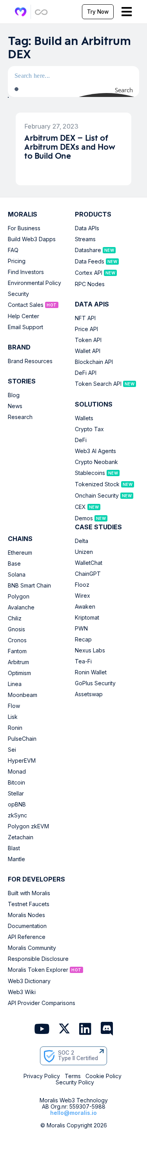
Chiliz (15, 618)
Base (14, 564)
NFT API (85, 318)
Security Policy (75, 1082)
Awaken (85, 607)
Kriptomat (87, 618)
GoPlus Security (95, 683)
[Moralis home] (21, 11)
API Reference (26, 937)
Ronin (15, 728)
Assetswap (89, 694)
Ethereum (20, 553)
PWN (81, 628)
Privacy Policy (42, 1076)
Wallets (84, 418)
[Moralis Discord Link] (107, 1029)
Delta (81, 541)
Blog (14, 395)
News (15, 406)
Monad (17, 772)
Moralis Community (32, 948)
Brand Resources (30, 361)
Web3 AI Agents (95, 451)
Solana (16, 575)
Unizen (84, 552)
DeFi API (85, 373)
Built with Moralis (29, 893)
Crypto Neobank (96, 462)
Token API (88, 340)
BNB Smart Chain (29, 585)
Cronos (17, 640)
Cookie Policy (103, 1076)
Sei (12, 750)
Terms (73, 1076)
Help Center (23, 316)
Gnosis (16, 629)
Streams (85, 239)
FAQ (13, 250)
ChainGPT (88, 574)
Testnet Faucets (28, 904)
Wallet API (87, 351)
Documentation (27, 926)
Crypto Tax (89, 429)
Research (20, 417)
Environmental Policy (34, 283)
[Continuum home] (41, 12)
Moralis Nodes (26, 915)
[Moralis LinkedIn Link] (85, 1029)
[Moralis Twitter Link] (64, 1030)
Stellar (16, 793)
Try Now (98, 12)
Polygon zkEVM (28, 826)
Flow (14, 706)
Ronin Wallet (91, 672)
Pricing (16, 261)
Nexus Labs (90, 650)
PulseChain (22, 739)
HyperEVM (22, 761)
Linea (15, 684)
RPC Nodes (90, 284)
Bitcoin (16, 782)
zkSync (17, 815)
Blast (14, 848)
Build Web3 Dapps (32, 239)
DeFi (81, 440)
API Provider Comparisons (41, 1003)
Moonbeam (22, 695)
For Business (24, 228)
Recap (83, 639)
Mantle (16, 859)
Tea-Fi (83, 661)
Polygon (18, 596)
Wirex (82, 596)
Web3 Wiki (22, 992)
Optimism (19, 673)
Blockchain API (94, 362)
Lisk (13, 717)
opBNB (17, 804)
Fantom (17, 651)
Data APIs (87, 228)
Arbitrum (18, 662)
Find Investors (26, 272)
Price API (86, 329)
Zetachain (20, 837)
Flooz (82, 585)
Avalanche (21, 607)
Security (18, 294)
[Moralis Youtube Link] (41, 1029)
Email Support (25, 327)
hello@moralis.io (73, 1112)
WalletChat (88, 563)
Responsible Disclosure (38, 959)
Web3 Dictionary (29, 981)
